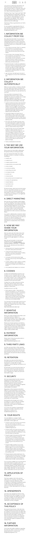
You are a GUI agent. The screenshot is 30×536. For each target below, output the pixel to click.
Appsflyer (22, 243)
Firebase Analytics (8, 243)
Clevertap (15, 243)
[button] (19, 2)
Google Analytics (18, 241)
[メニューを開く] (5, 2)
